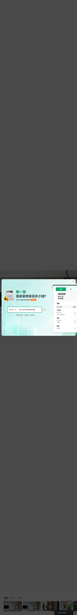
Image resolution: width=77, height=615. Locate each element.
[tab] (61, 289)
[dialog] (38, 307)
